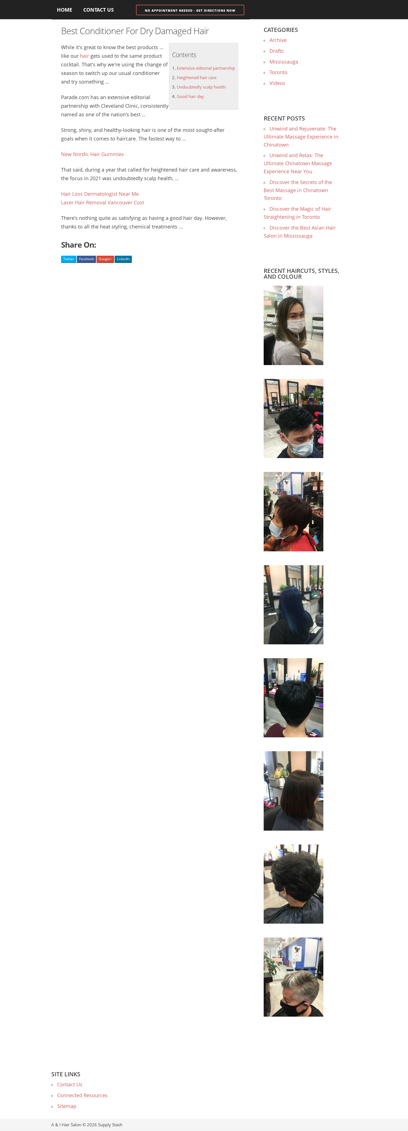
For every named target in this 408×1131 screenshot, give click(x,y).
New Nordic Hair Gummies (92, 154)
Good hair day (190, 96)
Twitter (68, 259)
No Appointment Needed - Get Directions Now (190, 10)
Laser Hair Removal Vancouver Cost (102, 202)
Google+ (105, 259)
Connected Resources (82, 1095)
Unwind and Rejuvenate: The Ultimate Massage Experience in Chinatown (301, 136)
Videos (277, 83)
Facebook (86, 259)
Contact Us (98, 9)
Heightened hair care (196, 77)
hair (84, 55)
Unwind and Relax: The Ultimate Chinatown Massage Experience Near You (298, 163)
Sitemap (66, 1106)
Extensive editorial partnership (206, 68)
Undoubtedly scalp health (201, 87)
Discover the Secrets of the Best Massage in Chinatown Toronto (298, 190)
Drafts (277, 50)
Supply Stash (110, 1124)
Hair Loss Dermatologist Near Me (100, 193)
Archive (278, 40)
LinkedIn (123, 259)
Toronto (279, 72)
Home (64, 9)
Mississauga (284, 61)
